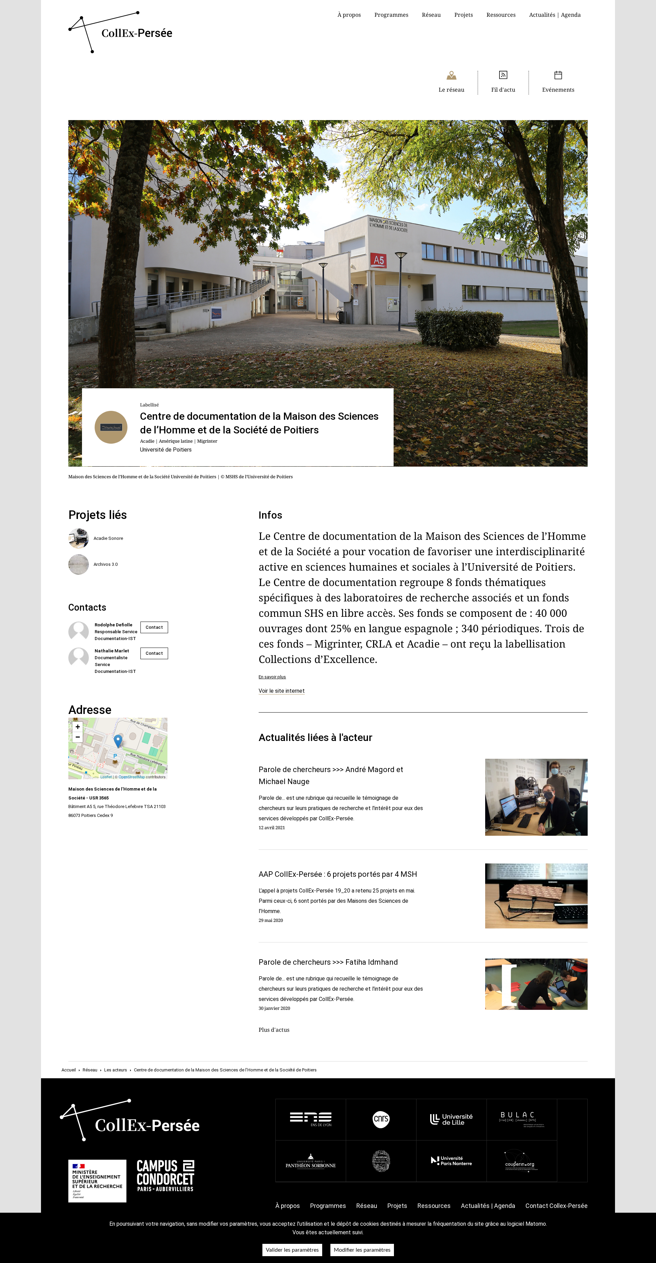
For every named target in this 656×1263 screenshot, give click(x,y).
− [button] (78, 737)
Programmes (328, 1205)
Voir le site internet (282, 691)
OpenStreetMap (132, 776)
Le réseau (451, 89)
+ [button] (78, 726)
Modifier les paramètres (362, 1250)
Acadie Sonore (108, 538)
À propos (287, 1205)
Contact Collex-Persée (556, 1205)
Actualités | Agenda (555, 14)
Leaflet (106, 776)
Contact (154, 627)
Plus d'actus (274, 1029)
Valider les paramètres (292, 1250)
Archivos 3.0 (106, 564)
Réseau (431, 14)
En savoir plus (272, 676)
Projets (463, 14)
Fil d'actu (503, 89)
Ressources (501, 14)
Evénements (558, 89)
